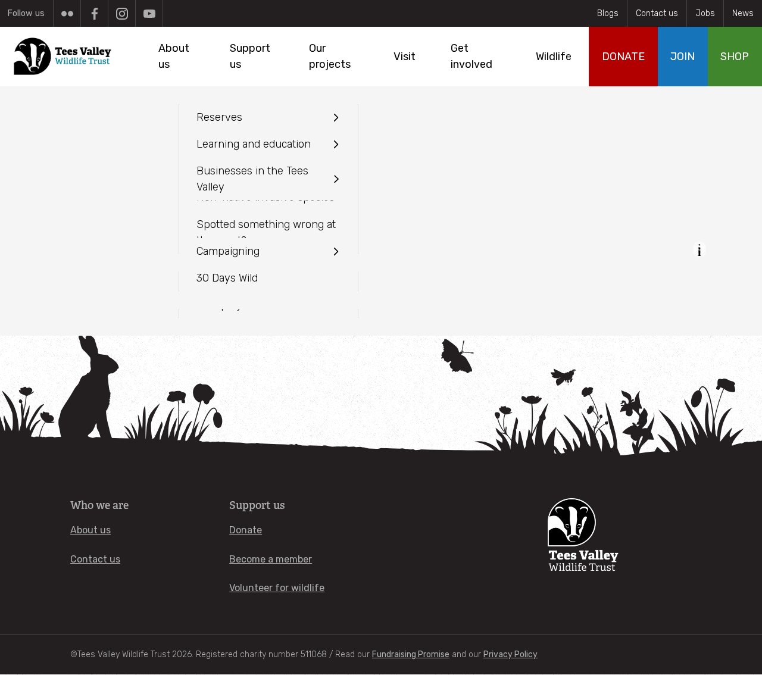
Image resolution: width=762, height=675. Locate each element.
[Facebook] (94, 13)
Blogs (608, 13)
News (743, 13)
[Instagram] (121, 13)
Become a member (270, 559)
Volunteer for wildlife (276, 587)
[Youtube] (149, 13)
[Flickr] (67, 13)
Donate (245, 530)
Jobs (705, 13)
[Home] (63, 56)
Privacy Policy (510, 654)
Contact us (657, 13)
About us (90, 530)
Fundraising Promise (410, 654)
